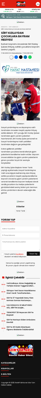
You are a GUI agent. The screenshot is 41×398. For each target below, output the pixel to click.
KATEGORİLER (8, 363)
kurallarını (19, 254)
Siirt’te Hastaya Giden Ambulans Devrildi (21, 321)
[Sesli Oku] (11, 57)
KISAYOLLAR (7, 368)
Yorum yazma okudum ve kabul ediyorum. (15, 255)
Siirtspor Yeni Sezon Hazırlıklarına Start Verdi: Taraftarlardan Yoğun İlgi (21, 17)
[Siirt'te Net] (21, 4)
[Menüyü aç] (3, 4)
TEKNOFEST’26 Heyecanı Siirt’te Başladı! (20, 313)
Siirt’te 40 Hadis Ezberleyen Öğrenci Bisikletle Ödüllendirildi (20, 328)
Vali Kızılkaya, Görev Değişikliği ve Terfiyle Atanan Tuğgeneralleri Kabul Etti (21, 284)
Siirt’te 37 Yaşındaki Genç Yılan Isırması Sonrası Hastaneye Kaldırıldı (20, 299)
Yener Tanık (20, 211)
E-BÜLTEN (6, 374)
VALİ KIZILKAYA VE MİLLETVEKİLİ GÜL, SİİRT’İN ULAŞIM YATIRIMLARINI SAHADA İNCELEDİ (20, 306)
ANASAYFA (4, 27)
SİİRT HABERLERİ (13, 27)
